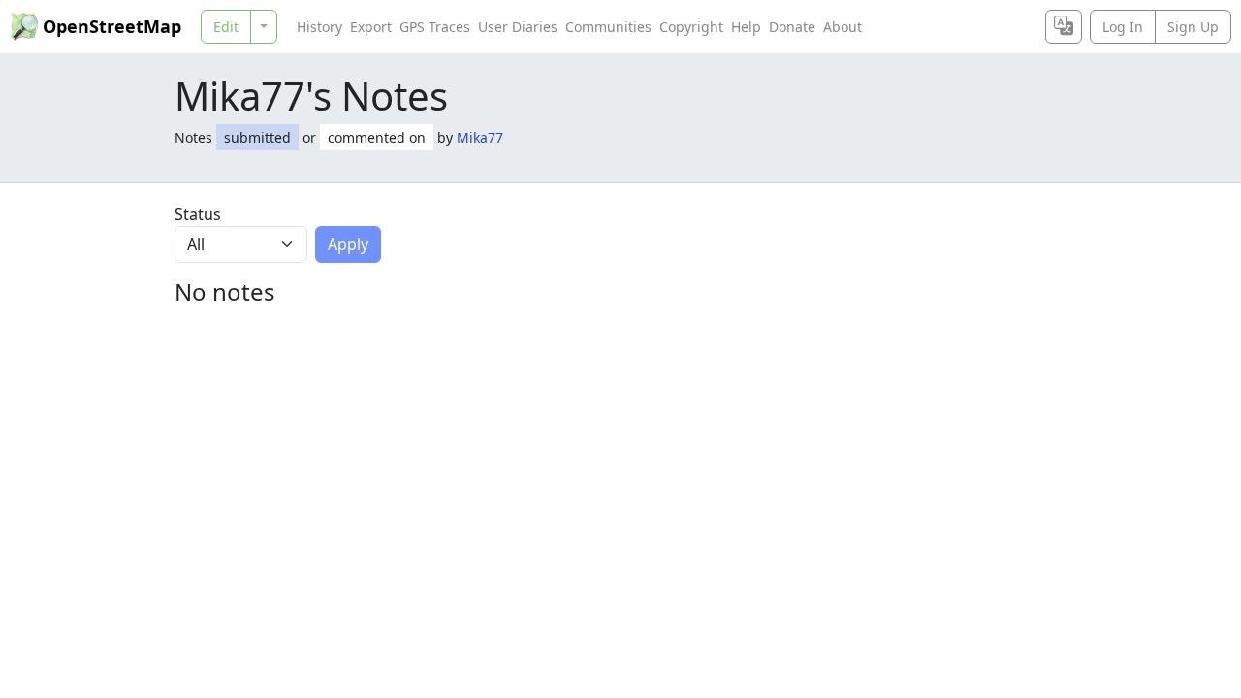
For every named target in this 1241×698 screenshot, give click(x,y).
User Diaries (517, 26)
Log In (1122, 26)
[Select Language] (1063, 27)
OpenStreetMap (112, 26)
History (319, 26)
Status (198, 214)
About (842, 26)
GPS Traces (434, 26)
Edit (226, 26)
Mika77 (480, 137)
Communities (608, 26)
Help (746, 26)
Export (371, 26)
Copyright (691, 26)
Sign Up (1193, 26)
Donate (792, 26)
